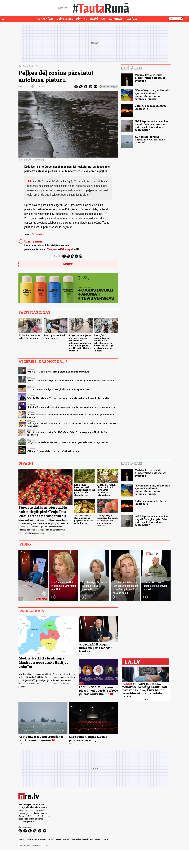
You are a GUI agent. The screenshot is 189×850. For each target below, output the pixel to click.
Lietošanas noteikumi (62, 839)
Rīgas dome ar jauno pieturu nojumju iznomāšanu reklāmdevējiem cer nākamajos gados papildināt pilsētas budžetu (80, 343)
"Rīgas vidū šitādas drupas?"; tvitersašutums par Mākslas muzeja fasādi (67, 442)
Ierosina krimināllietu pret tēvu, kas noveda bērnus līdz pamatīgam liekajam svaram (71, 415)
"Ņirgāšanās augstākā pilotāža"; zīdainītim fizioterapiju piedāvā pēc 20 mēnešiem (67, 433)
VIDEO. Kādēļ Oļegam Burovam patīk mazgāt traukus (95, 648)
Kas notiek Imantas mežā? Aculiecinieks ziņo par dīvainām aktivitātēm (84, 489)
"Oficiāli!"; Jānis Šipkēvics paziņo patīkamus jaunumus (58, 371)
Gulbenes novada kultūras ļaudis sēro (151, 107)
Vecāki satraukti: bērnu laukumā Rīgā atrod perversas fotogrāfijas (106, 489)
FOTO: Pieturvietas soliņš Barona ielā (29, 336)
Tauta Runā (28, 66)
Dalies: (57, 256)
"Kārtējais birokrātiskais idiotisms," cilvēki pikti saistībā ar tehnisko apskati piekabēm (71, 424)
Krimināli (116, 18)
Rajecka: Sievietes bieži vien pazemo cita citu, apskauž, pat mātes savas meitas (71, 407)
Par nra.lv (21, 839)
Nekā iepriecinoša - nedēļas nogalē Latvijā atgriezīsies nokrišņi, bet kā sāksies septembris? (151, 125)
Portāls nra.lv (23, 86)
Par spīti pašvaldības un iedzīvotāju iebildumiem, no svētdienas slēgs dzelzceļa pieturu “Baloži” (103, 343)
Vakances (98, 839)
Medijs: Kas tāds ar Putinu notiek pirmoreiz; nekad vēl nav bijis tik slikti (69, 398)
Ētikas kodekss (88, 839)
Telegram (52, 249)
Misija (36, 839)
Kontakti (107, 839)
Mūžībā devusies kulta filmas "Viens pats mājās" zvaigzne (150, 77)
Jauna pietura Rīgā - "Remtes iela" (55, 336)
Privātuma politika (46, 839)
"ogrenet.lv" (38, 234)
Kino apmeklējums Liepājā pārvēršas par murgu (88, 738)
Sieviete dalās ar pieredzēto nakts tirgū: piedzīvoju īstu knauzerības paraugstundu (42, 511)
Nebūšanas (98, 18)
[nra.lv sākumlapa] (62, 8)
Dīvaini (81, 18)
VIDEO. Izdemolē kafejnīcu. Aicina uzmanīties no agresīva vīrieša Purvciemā (70, 380)
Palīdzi (132, 18)
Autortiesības (76, 839)
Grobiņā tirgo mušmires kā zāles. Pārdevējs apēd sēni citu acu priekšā (107, 520)
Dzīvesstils (65, 18)
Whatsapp (66, 249)
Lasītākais (131, 68)
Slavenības (45, 18)
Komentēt (68, 263)
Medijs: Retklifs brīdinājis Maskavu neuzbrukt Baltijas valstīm (43, 662)
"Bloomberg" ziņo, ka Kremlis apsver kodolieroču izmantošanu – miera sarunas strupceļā (152, 94)
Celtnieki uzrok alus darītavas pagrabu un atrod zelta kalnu (83, 519)
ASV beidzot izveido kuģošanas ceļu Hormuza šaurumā (150, 139)
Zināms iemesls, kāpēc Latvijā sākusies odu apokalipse (58, 389)
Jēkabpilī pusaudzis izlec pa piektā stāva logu (53, 451)
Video (25, 544)
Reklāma (30, 839)
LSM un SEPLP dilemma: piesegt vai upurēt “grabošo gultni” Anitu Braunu (98, 690)
